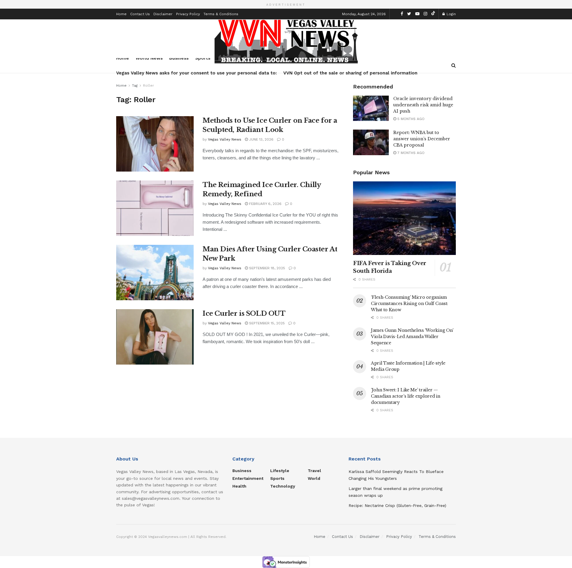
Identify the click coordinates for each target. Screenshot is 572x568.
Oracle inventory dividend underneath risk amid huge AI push (423, 105)
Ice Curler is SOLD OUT (244, 313)
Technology (282, 486)
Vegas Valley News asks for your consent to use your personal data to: (196, 73)
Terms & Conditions (220, 14)
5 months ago (410, 119)
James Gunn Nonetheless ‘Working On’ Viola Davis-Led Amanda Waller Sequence (412, 337)
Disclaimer (162, 14)
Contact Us (140, 14)
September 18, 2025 (266, 268)
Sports (277, 478)
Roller (148, 85)
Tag (135, 85)
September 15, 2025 (266, 323)
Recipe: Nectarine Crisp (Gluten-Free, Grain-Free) (397, 505)
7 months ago (410, 153)
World (314, 478)
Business (241, 470)
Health (239, 486)
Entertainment (247, 478)
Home (121, 14)
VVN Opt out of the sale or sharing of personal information (350, 73)
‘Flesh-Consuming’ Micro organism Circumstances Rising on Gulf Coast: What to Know (409, 303)
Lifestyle (279, 470)
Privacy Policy (188, 14)
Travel (314, 470)
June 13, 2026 (260, 139)
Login (450, 14)
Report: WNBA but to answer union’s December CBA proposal (421, 139)
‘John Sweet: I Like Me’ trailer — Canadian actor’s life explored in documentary (405, 396)
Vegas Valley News (224, 139)
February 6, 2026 (265, 204)
